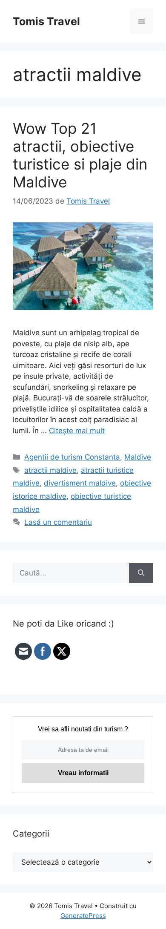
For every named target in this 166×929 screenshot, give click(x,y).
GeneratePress (83, 916)
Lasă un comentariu (58, 522)
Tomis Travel (46, 21)
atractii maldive (50, 470)
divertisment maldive (80, 483)
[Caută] (141, 573)
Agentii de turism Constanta (72, 457)
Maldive (137, 457)
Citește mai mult (77, 430)
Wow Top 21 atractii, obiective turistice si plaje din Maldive (80, 155)
